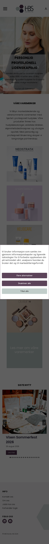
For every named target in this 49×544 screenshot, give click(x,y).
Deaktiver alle (24, 283)
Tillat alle (24, 291)
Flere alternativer (24, 275)
